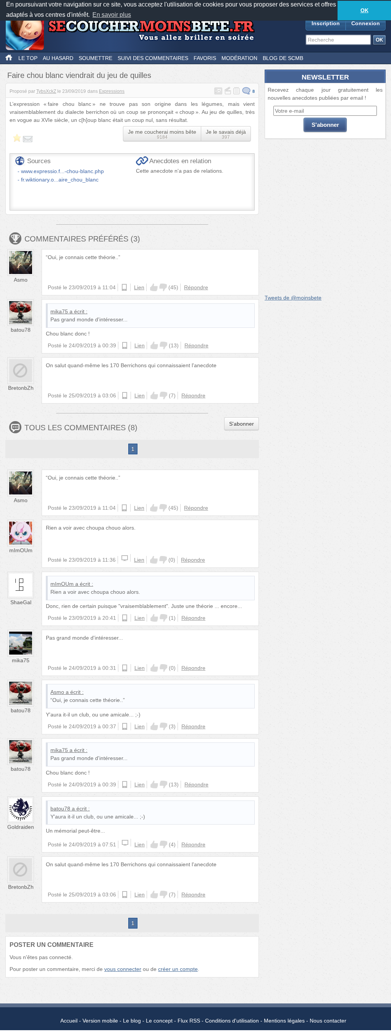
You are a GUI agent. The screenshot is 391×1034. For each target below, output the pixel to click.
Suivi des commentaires (153, 58)
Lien (139, 287)
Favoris (205, 58)
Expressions (111, 91)
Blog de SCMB (283, 58)
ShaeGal (20, 602)
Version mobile (100, 1021)
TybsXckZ (46, 91)
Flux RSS (189, 1021)
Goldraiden (20, 827)
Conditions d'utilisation (232, 1021)
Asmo (20, 280)
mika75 (59, 311)
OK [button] (364, 10)
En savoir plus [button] (111, 14)
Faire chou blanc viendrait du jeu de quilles (79, 75)
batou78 (21, 330)
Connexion (365, 23)
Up (154, 287)
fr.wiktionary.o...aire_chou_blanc (60, 180)
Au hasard (58, 58)
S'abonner (241, 424)
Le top (27, 58)
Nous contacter (328, 1021)
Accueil (69, 1021)
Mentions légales (284, 1021)
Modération (239, 58)
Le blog (132, 1021)
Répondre (196, 287)
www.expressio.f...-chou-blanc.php (62, 171)
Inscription (326, 23)
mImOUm (20, 550)
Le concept (159, 1021)
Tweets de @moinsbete (293, 298)
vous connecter (122, 969)
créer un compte (178, 969)
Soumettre (95, 58)
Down (163, 287)
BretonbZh (21, 388)
